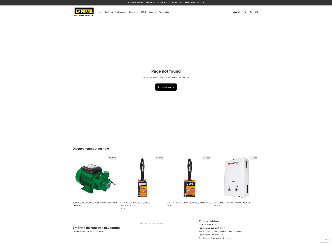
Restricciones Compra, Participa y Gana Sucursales (220, 231)
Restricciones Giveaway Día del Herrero (215, 238)
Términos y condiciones (209, 221)
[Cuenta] (251, 12)
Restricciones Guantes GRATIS (212, 228)
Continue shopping (166, 87)
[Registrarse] (192, 223)
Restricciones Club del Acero (211, 235)
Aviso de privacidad (207, 224)
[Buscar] (245, 12)
